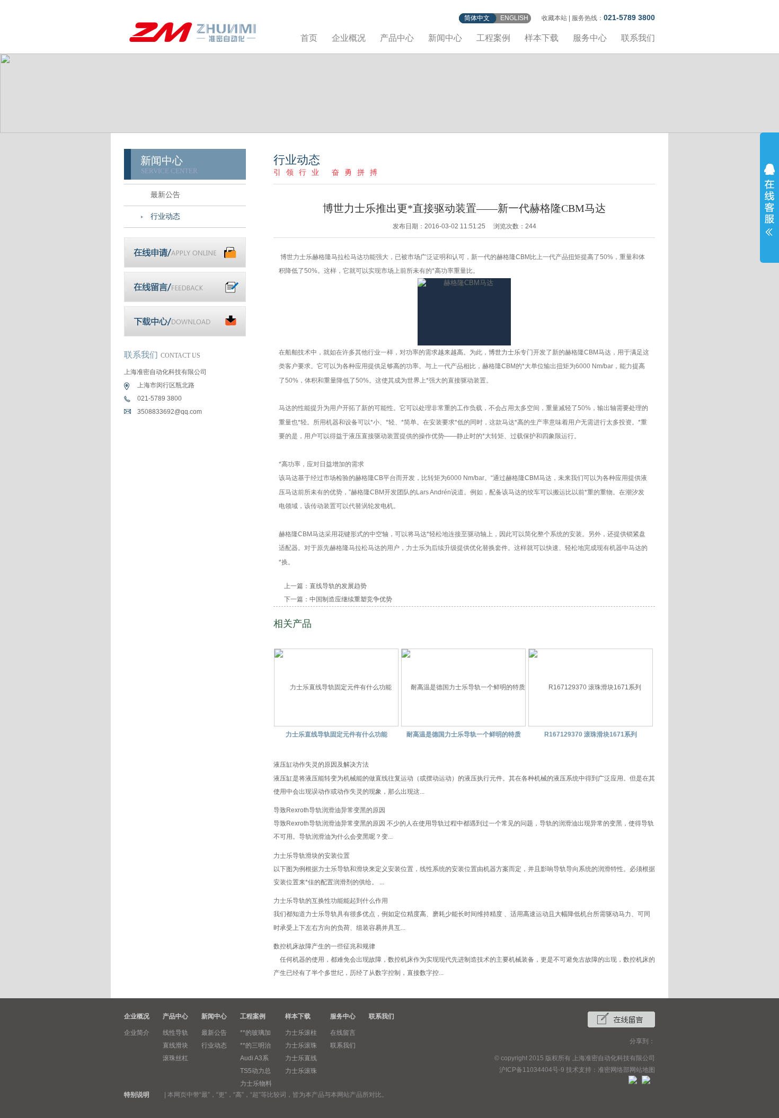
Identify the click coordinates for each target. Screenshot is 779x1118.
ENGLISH (514, 18)
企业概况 (349, 37)
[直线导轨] (193, 30)
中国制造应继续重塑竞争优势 (350, 599)
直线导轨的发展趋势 (338, 586)
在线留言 (343, 1032)
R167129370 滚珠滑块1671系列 (590, 734)
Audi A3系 (254, 1058)
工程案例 (493, 37)
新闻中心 (445, 37)
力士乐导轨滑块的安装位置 (311, 855)
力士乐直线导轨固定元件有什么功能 (336, 734)
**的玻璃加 (255, 1032)
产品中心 (397, 37)
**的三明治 (255, 1045)
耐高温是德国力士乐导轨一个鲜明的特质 (463, 734)
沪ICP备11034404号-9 (531, 1069)
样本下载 (542, 37)
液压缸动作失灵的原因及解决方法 (321, 764)
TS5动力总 (255, 1071)
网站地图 (642, 1069)
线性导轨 (175, 1032)
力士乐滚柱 (301, 1032)
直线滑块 (175, 1045)
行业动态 (165, 216)
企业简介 (136, 1032)
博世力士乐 (504, 352)
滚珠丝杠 (175, 1058)
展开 (769, 200)
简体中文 (477, 18)
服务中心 (590, 37)
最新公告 (165, 195)
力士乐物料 (256, 1083)
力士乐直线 (301, 1058)
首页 (308, 37)
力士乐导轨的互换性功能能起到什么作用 (330, 900)
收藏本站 (554, 18)
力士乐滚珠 (301, 1045)
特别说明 (136, 1094)
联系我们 (638, 37)
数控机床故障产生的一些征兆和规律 (324, 946)
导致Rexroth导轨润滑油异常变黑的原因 (329, 810)
